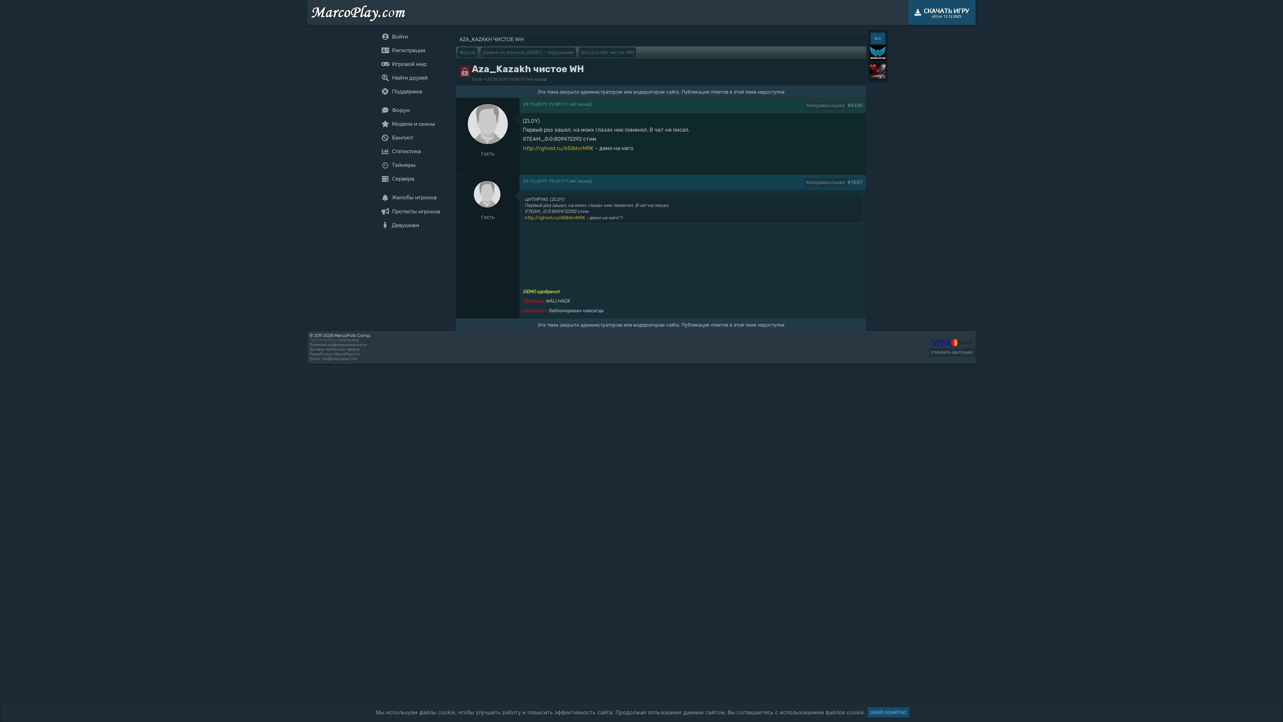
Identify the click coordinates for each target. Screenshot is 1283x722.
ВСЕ (877, 38)
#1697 (855, 182)
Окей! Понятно (888, 712)
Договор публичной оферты (335, 349)
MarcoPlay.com (347, 354)
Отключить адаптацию (952, 352)
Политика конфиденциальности (338, 345)
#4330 (855, 105)
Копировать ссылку (825, 105)
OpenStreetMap (323, 340)
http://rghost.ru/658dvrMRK (558, 148)
